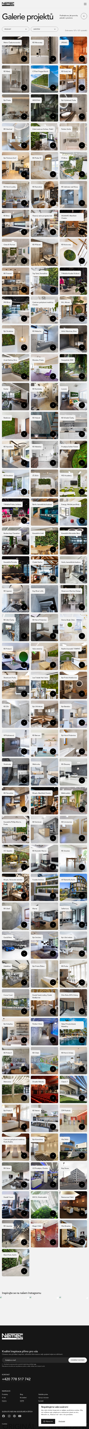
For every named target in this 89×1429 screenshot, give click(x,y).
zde (35, 1364)
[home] (12, 4)
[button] (85, 4)
